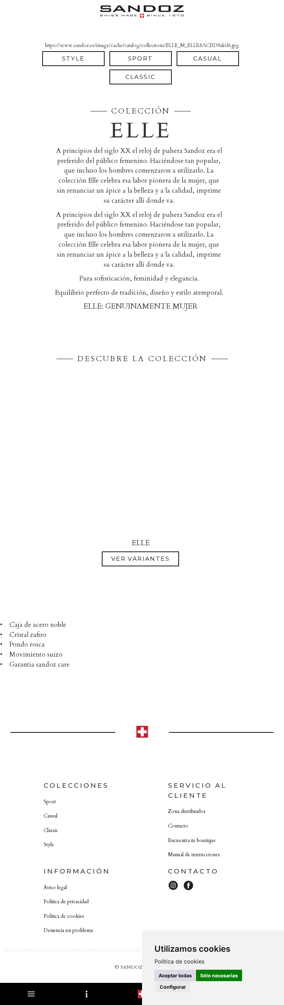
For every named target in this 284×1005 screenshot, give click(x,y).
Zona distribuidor (187, 811)
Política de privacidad (66, 901)
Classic (51, 830)
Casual (50, 816)
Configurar (173, 987)
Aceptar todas (175, 975)
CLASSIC (140, 76)
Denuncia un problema (68, 930)
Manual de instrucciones (194, 854)
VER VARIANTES (140, 558)
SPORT (140, 58)
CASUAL (207, 58)
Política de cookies (64, 916)
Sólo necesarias (219, 975)
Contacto (178, 826)
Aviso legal (55, 887)
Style (49, 844)
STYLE (73, 58)
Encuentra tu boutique (192, 840)
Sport (50, 801)
